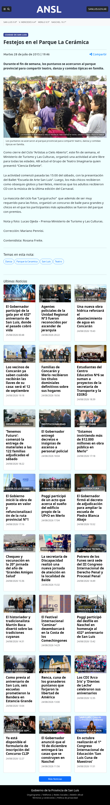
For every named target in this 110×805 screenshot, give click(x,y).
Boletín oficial (76, 794)
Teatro (58, 261)
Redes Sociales (61, 794)
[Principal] (6, 9)
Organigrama (33, 794)
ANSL (49, 9)
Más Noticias (55, 779)
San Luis (46, 261)
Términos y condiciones (43, 797)
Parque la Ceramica (27, 261)
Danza (8, 261)
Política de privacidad (67, 797)
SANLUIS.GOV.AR (97, 9)
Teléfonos (46, 794)
